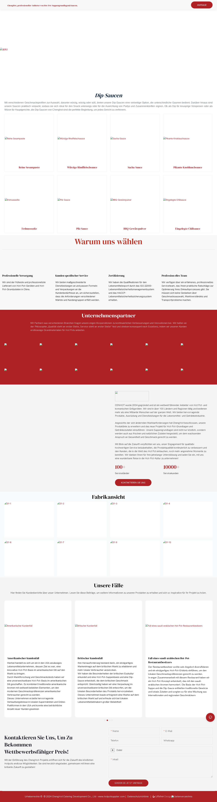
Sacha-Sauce (135, 167)
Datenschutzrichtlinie (138, 796)
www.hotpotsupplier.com (111, 796)
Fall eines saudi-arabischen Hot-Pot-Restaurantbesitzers (169, 660)
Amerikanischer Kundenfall (23, 658)
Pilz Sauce (82, 228)
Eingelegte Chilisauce (187, 228)
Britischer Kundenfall (90, 658)
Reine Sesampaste (29, 167)
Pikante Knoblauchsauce (187, 167)
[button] (105, 720)
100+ (120, 467)
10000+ (171, 467)
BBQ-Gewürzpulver (135, 228)
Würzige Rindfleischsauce (82, 167)
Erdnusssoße (29, 228)
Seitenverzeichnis (183, 796)
